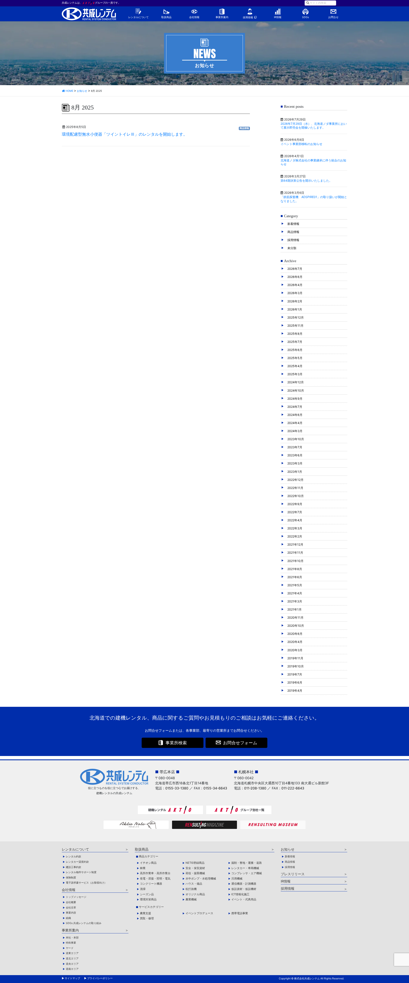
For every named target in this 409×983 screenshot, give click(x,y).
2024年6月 (294, 415)
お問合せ (333, 17)
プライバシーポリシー (100, 978)
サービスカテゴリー (151, 906)
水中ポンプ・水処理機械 (201, 878)
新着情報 (293, 224)
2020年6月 (294, 633)
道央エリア (72, 963)
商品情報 (244, 128)
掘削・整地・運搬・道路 (246, 862)
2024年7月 (294, 406)
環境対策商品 (148, 899)
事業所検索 (176, 742)
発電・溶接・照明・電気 (155, 878)
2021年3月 (294, 601)
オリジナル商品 (195, 894)
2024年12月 (295, 382)
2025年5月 (294, 358)
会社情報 (194, 17)
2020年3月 (294, 650)
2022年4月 (294, 520)
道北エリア (72, 958)
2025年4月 (294, 366)
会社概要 (71, 902)
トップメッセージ (76, 896)
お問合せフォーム (240, 742)
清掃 (142, 889)
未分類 (291, 248)
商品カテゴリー (148, 856)
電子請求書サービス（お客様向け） (86, 882)
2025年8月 (294, 333)
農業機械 (191, 899)
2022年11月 (295, 488)
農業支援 (145, 913)
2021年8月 (294, 569)
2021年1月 (294, 609)
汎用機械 (236, 878)
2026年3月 (294, 293)
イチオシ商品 (148, 862)
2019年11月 (295, 658)
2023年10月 (295, 439)
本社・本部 (72, 937)
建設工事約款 (73, 867)
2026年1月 (294, 309)
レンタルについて (138, 17)
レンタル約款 (73, 856)
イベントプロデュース (199, 913)
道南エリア (72, 968)
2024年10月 (295, 390)
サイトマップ (72, 978)
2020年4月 (294, 642)
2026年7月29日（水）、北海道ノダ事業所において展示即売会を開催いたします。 (314, 125)
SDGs (305, 17)
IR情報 (277, 17)
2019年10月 (295, 666)
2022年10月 (295, 496)
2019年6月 (294, 682)
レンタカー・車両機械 (245, 868)
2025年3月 (294, 374)
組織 (68, 918)
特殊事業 (71, 942)
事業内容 (71, 912)
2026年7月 (294, 268)
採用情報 (248, 17)
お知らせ (287, 849)
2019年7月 (294, 674)
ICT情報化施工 (240, 894)
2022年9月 (294, 504)
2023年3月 (294, 463)
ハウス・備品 (194, 883)
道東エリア (72, 953)
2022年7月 (294, 512)
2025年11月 (295, 325)
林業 (142, 868)
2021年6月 (294, 577)
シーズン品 (147, 894)
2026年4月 (294, 285)
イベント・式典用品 (243, 899)
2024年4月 (294, 423)
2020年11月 (295, 617)
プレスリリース (293, 874)
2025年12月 (295, 317)
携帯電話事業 (239, 913)
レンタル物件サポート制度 (81, 872)
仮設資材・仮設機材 (243, 889)
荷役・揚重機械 (195, 873)
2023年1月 (294, 471)
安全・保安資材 (195, 868)
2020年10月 (295, 625)
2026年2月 (294, 301)
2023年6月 (294, 455)
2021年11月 (295, 552)
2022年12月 (295, 479)
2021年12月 (295, 544)
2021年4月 (294, 593)
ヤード (69, 948)
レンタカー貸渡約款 (77, 861)
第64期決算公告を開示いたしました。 (306, 180)
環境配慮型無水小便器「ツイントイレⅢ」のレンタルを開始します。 (124, 134)
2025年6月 (294, 350)
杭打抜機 (191, 889)
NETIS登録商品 (195, 862)
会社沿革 (71, 907)
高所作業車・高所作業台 (155, 873)
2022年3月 (294, 528)
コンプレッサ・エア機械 (246, 873)
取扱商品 (166, 17)
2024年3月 (294, 431)
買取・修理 (147, 918)
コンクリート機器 (151, 883)
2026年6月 (294, 277)
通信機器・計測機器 (243, 883)
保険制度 (71, 877)
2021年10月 (295, 561)
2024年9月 (294, 398)
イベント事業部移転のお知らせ (301, 144)
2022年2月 (294, 536)
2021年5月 (294, 585)
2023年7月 (294, 447)
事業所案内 (222, 17)
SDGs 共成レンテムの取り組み (83, 923)
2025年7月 (294, 341)
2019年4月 (294, 690)
